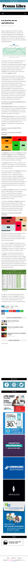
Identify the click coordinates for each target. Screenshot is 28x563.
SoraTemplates (11, 560)
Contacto (19, 558)
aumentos (7, 306)
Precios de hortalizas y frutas (15, 327)
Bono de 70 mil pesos (13, 320)
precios (5, 17)
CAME (12, 306)
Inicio (2, 17)
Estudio (16, 306)
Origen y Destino (5, 307)
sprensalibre (4, 25)
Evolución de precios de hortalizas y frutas (17, 334)
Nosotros (13, 558)
